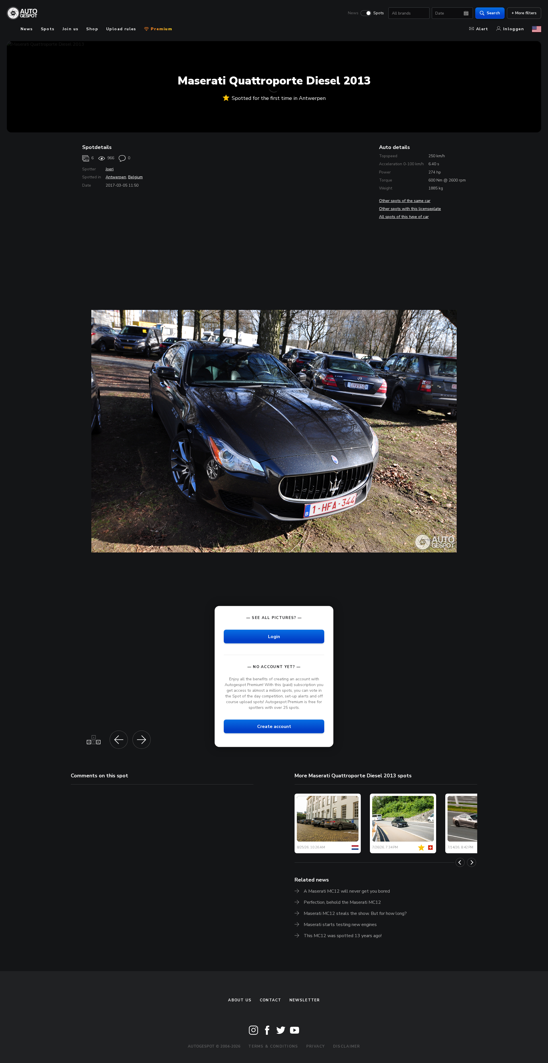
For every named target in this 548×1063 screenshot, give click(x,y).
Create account (274, 726)
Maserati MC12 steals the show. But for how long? (355, 913)
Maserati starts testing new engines (340, 924)
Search (493, 13)
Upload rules (121, 29)
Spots (378, 13)
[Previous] (460, 862)
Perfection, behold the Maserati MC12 (342, 902)
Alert (482, 29)
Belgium (135, 177)
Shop (92, 29)
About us (239, 1000)
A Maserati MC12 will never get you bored (347, 891)
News (353, 13)
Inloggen (513, 29)
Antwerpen (116, 177)
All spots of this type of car (404, 216)
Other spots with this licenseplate (410, 208)
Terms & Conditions (273, 1046)
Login (274, 636)
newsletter (304, 1000)
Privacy (315, 1046)
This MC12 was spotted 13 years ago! (343, 936)
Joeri (110, 169)
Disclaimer (346, 1046)
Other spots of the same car (404, 200)
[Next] (471, 862)
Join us (70, 29)
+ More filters (524, 13)
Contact (270, 1000)
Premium (160, 29)
